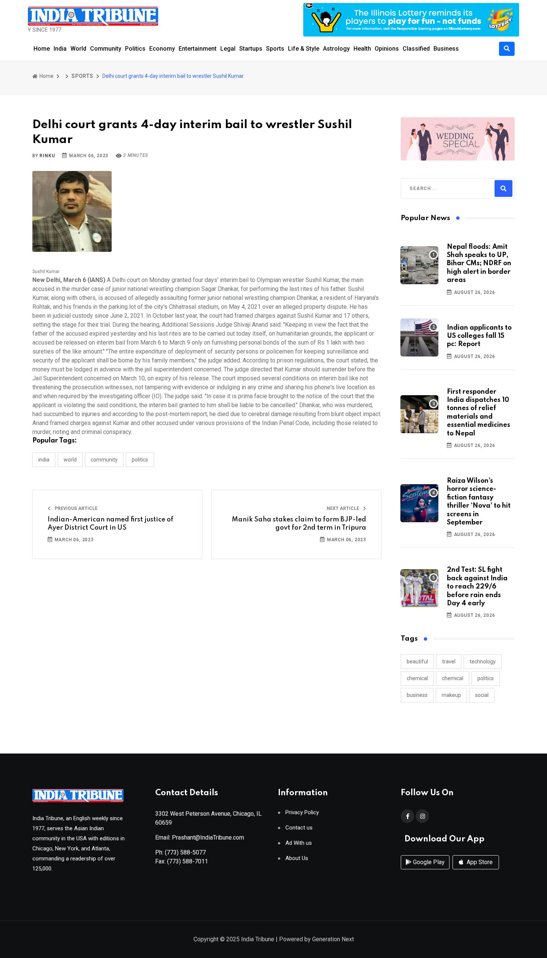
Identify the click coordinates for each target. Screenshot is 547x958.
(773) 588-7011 (187, 861)
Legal (228, 48)
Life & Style (303, 48)
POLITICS (140, 460)
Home (41, 48)
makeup (451, 695)
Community (105, 48)
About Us (296, 858)
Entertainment (198, 48)
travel (448, 661)
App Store (479, 862)
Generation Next (333, 939)
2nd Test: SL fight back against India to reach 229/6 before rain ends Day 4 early (477, 587)
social (482, 695)
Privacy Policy (302, 812)
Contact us (299, 828)
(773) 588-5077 (185, 852)
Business (446, 48)
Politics (135, 48)
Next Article (343, 508)
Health (362, 48)
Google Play (428, 862)
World (78, 48)
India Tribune (257, 939)
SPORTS (82, 76)
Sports (275, 48)
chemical (417, 678)
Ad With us (298, 843)
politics (485, 678)
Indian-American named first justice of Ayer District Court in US (110, 523)
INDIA (43, 460)
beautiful (417, 661)
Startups (250, 48)
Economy (162, 48)
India (60, 48)
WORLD (70, 460)
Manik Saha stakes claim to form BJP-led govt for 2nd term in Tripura (299, 523)
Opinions (387, 48)
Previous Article (75, 508)
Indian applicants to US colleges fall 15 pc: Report (479, 336)
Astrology (336, 48)
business (417, 695)
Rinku (47, 155)
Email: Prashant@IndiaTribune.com (199, 837)
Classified (416, 48)
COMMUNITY (104, 460)
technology (483, 661)
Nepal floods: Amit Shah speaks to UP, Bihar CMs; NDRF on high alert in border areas (479, 264)
